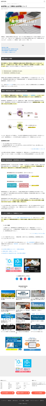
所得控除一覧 (34, 385)
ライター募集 (21, 400)
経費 (1, 387)
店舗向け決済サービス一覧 (23, 392)
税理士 (25, 385)
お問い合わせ (15, 400)
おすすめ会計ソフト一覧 (7, 392)
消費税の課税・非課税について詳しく (10, 251)
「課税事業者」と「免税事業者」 (29, 95)
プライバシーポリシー (34, 400)
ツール (25, 387)
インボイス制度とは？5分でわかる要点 (38, 233)
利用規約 (27, 400)
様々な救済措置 (30, 242)
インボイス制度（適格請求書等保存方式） (22, 217)
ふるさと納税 (18, 387)
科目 (1, 388)
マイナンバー (18, 385)
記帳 (1, 384)
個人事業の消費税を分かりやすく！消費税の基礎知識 (13, 249)
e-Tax (17, 384)
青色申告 (10, 387)
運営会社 (9, 400)
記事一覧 (41, 400)
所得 (1, 385)
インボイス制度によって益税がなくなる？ (9, 52)
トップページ (3, 400)
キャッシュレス (27, 384)
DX (24, 388)
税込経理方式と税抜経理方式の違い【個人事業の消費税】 (14, 253)
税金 (9, 388)
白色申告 (10, 385)
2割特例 (15, 243)
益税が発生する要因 (5, 47)
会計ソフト (9, 84)
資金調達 (17, 388)
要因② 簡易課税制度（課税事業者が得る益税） (9, 50)
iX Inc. (26, 403)
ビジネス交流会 (38, 392)
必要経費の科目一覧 (41, 384)
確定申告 (10, 384)
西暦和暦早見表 (35, 384)
